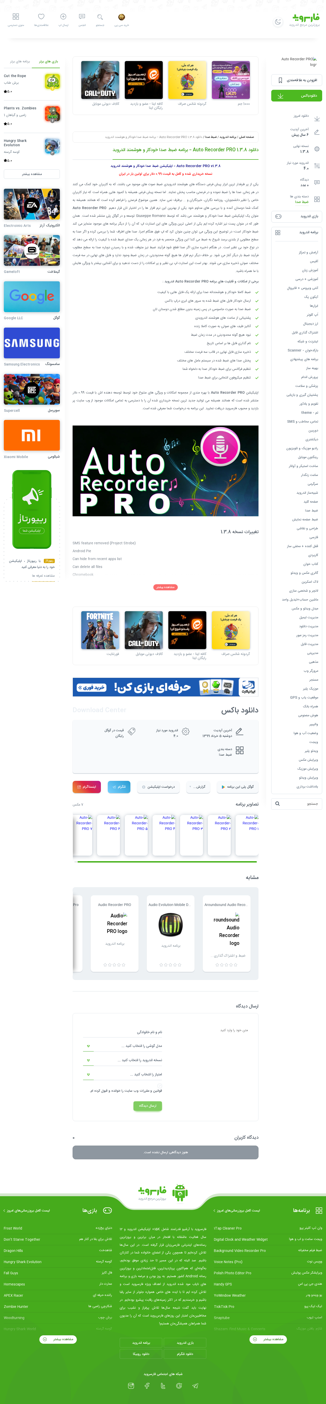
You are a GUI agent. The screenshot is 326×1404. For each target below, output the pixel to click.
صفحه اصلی (246, 137)
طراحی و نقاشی (307, 528)
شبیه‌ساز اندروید (307, 492)
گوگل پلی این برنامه (240, 787)
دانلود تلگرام (185, 1354)
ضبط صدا (302, 202)
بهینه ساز (312, 368)
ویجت (313, 742)
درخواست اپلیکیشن (161, 787)
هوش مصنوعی (308, 715)
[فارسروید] (163, 1194)
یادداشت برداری (307, 786)
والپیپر (313, 724)
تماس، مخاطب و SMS (302, 421)
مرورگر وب (311, 671)
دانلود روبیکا (141, 1354)
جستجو (100, 25)
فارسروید (231, 408)
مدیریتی (312, 653)
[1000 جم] (231, 80)
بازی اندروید (185, 1343)
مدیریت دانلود (308, 626)
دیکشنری (311, 439)
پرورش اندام (309, 377)
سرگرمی (313, 484)
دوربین (313, 430)
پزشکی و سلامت (306, 386)
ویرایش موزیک (307, 768)
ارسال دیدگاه (147, 1106)
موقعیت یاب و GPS (304, 697)
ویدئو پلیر (311, 751)
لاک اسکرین (310, 581)
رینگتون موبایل (308, 457)
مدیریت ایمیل (308, 617)
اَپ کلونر (312, 314)
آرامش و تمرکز (308, 252)
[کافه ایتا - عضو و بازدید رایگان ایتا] (144, 80)
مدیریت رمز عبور (307, 635)
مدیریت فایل (309, 644)
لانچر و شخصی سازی (303, 590)
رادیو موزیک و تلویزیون (302, 448)
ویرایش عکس (308, 760)
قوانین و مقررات (151, 1091)
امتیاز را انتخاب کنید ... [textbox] (146, 1075)
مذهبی (313, 662)
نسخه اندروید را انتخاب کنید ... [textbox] (140, 1060)
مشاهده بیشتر (165, 587)
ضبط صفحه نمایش (305, 519)
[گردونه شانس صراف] (187, 80)
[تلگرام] (195, 1386)
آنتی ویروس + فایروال (302, 288)
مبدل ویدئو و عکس (305, 608)
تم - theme (309, 412)
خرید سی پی (121, 25)
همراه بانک (310, 706)
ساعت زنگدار (309, 475)
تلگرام (122, 787)
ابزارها (314, 306)
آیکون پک (311, 297)
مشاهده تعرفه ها (43, 576)
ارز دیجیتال (310, 323)
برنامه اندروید (228, 137)
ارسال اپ (63, 25)
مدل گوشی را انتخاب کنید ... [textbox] (141, 1046)
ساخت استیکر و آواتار (303, 466)
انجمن (82, 25)
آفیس (314, 261)
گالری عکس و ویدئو (304, 573)
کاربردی (313, 555)
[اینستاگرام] (131, 1386)
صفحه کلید (311, 501)
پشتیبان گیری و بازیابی (302, 395)
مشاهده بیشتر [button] (32, 174)
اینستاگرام (89, 787)
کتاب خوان (310, 564)
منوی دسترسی (16, 25)
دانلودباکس (309, 96)
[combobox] (122, 1046)
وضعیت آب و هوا (306, 733)
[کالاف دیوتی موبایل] (100, 80)
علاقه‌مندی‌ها (41, 25)
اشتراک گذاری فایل (305, 332)
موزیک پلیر (310, 688)
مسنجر (313, 679)
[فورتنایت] (100, 630)
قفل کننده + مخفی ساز (302, 546)
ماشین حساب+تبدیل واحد (300, 599)
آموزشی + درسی (306, 279)
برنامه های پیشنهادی (304, 359)
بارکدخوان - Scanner (303, 350)
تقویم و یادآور (309, 403)
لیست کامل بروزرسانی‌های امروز (238, 1210)
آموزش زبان (310, 270)
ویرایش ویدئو (308, 777)
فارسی (313, 537)
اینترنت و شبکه (307, 341)
